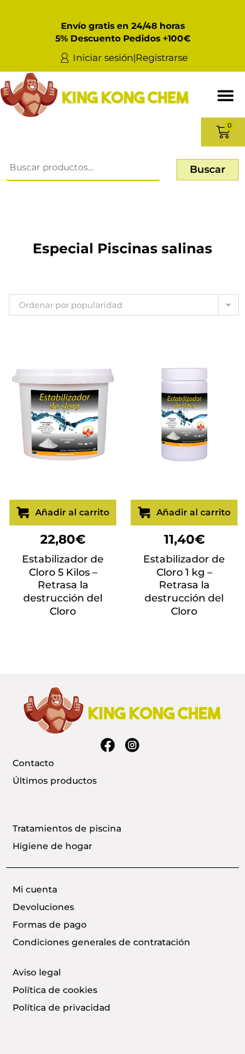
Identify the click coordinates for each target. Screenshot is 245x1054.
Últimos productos (55, 780)
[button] (225, 95)
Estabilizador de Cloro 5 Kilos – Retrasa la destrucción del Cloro (63, 585)
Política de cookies (55, 990)
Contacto (33, 763)
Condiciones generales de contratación (101, 942)
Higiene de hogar (52, 846)
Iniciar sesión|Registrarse (130, 57)
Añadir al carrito (72, 512)
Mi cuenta (35, 889)
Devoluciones (43, 907)
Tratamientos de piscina (67, 828)
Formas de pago (50, 924)
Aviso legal (37, 972)
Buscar (208, 169)
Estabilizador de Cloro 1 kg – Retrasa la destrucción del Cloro (184, 585)
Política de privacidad (62, 1007)
